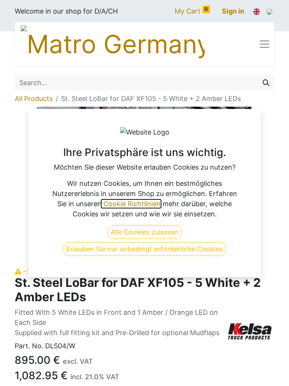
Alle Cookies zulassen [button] (145, 232)
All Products (34, 99)
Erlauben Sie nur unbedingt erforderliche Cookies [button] (144, 249)
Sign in (233, 11)
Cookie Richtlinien (131, 204)
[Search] (266, 82)
